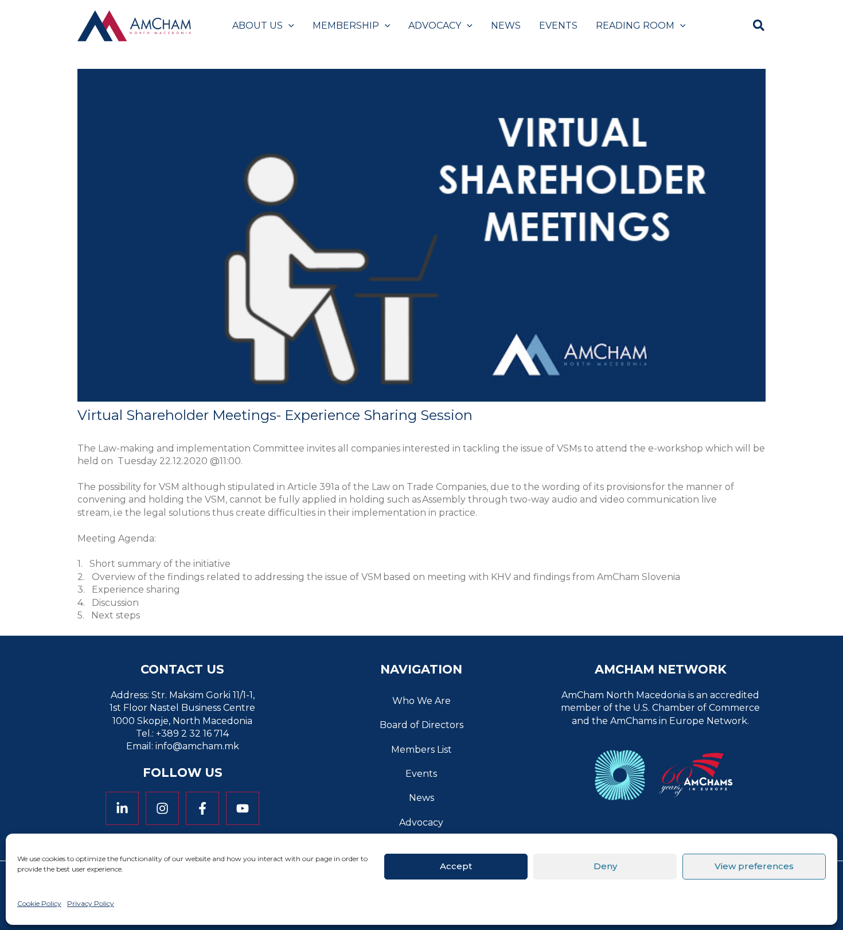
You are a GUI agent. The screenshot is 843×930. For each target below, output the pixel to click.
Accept (456, 866)
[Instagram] (162, 808)
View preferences (754, 866)
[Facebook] (202, 808)
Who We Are (421, 700)
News (421, 797)
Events (421, 773)
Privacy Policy (90, 903)
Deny (605, 866)
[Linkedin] (122, 808)
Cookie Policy (39, 903)
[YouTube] (242, 808)
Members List (421, 749)
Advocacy (421, 822)
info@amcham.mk (197, 746)
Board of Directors (421, 724)
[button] (288, 26)
